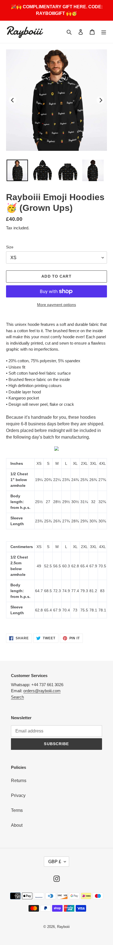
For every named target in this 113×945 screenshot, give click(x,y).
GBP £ (54, 861)
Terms (17, 810)
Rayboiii (63, 927)
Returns (18, 780)
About (16, 825)
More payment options (56, 304)
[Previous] (12, 100)
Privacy (18, 795)
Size (9, 247)
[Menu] (103, 32)
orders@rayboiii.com (42, 690)
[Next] (100, 100)
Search (17, 697)
